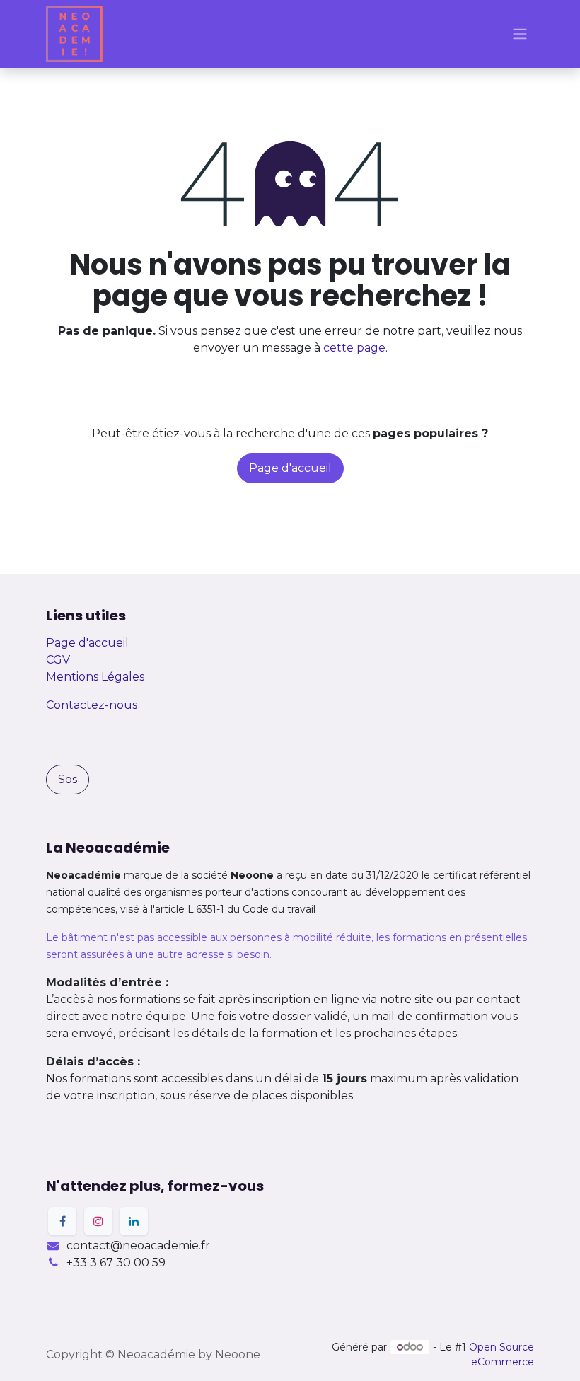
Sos (67, 779)
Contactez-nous (91, 705)
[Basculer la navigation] (520, 34)
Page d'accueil (290, 468)
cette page (354, 347)
